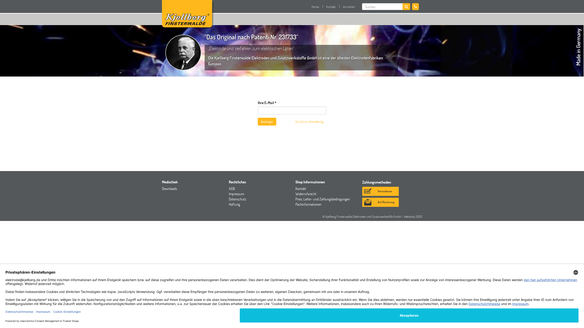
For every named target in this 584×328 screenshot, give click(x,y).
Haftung (234, 204)
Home (315, 7)
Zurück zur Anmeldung (309, 121)
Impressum (236, 193)
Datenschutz (237, 199)
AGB (232, 188)
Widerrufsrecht (305, 193)
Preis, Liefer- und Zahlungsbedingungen (322, 199)
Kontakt (331, 7)
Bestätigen (267, 121)
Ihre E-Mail (266, 102)
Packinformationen (308, 204)
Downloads (169, 188)
